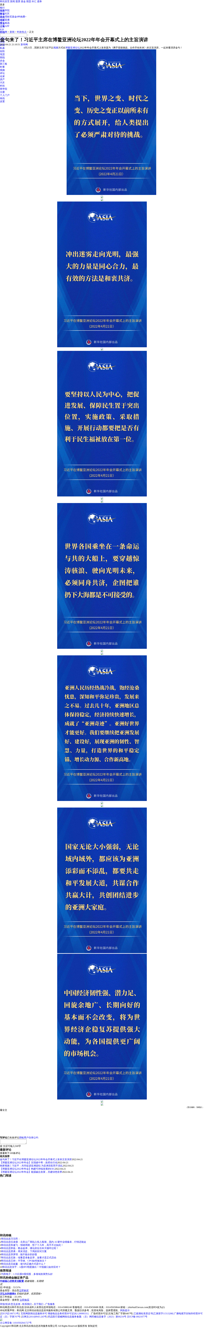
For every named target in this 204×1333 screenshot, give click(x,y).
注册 (2, 92)
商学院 (3, 89)
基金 (23, 1)
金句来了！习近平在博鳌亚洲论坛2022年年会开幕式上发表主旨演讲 (36, 1159)
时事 (2, 67)
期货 (28, 1)
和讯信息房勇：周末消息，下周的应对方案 (24, 1251)
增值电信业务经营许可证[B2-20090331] (68, 1313)
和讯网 (3, 32)
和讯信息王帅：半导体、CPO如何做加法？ (24, 1260)
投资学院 (5, 10)
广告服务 (50, 1304)
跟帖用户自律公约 (28, 1137)
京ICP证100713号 (10, 1313)
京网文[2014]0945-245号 (34, 1316)
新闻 (12, 1)
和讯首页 (5, 1)
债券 (39, 1)
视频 (2, 70)
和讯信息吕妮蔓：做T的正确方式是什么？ (23, 1264)
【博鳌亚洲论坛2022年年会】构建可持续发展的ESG (27, 1169)
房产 (2, 79)
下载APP (4, 26)
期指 (2, 57)
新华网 (24, 44)
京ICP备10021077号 (137, 1316)
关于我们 (38, 1304)
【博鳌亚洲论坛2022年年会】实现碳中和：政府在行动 (28, 1162)
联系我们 (27, 1304)
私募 (2, 48)
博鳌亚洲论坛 (72, 47)
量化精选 (5, 23)
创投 (2, 51)
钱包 (2, 98)
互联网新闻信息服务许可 (34, 1313)
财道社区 (5, 13)
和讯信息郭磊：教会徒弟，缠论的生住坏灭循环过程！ (30, 1248)
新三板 (3, 63)
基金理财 (5, 16)
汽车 (2, 82)
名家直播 (5, 20)
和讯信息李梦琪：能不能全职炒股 (19, 1254)
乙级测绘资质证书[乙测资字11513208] (153, 1313)
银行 (2, 7)
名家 (2, 76)
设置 (2, 101)
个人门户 (5, 95)
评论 (2, 73)
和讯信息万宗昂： (10, 1238)
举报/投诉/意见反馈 (10, 1304)
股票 (18, 1)
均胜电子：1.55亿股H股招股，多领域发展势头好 (27, 1274)
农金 (2, 60)
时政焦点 (22, 32)
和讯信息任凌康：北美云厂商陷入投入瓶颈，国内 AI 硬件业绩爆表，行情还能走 (43, 1242)
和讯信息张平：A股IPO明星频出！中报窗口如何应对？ (31, 1267)
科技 (2, 85)
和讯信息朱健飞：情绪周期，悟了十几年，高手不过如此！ (32, 1245)
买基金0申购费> (18, 16)
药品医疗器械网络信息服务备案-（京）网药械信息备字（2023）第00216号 (87, 1316)
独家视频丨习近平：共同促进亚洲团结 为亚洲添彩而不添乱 (31, 1165)
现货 (2, 54)
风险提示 (125, 1310)
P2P (2, 29)
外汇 (34, 1)
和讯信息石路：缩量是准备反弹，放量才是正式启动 (28, 1257)
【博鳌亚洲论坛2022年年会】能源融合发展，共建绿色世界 (31, 1172)
